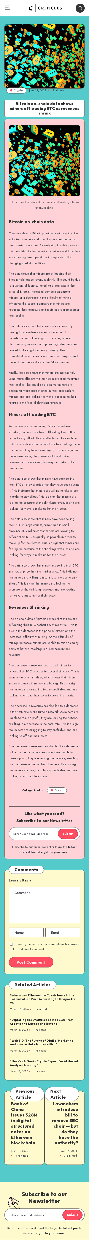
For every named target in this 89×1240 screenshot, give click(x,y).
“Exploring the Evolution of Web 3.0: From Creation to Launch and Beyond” (42, 1021)
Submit (67, 834)
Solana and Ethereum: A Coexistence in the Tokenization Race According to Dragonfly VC (42, 999)
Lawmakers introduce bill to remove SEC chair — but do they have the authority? (65, 1123)
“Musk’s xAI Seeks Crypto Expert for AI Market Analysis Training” (44, 1063)
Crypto (18, 90)
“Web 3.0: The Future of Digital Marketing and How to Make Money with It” (42, 1042)
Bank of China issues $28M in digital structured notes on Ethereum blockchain (24, 1123)
